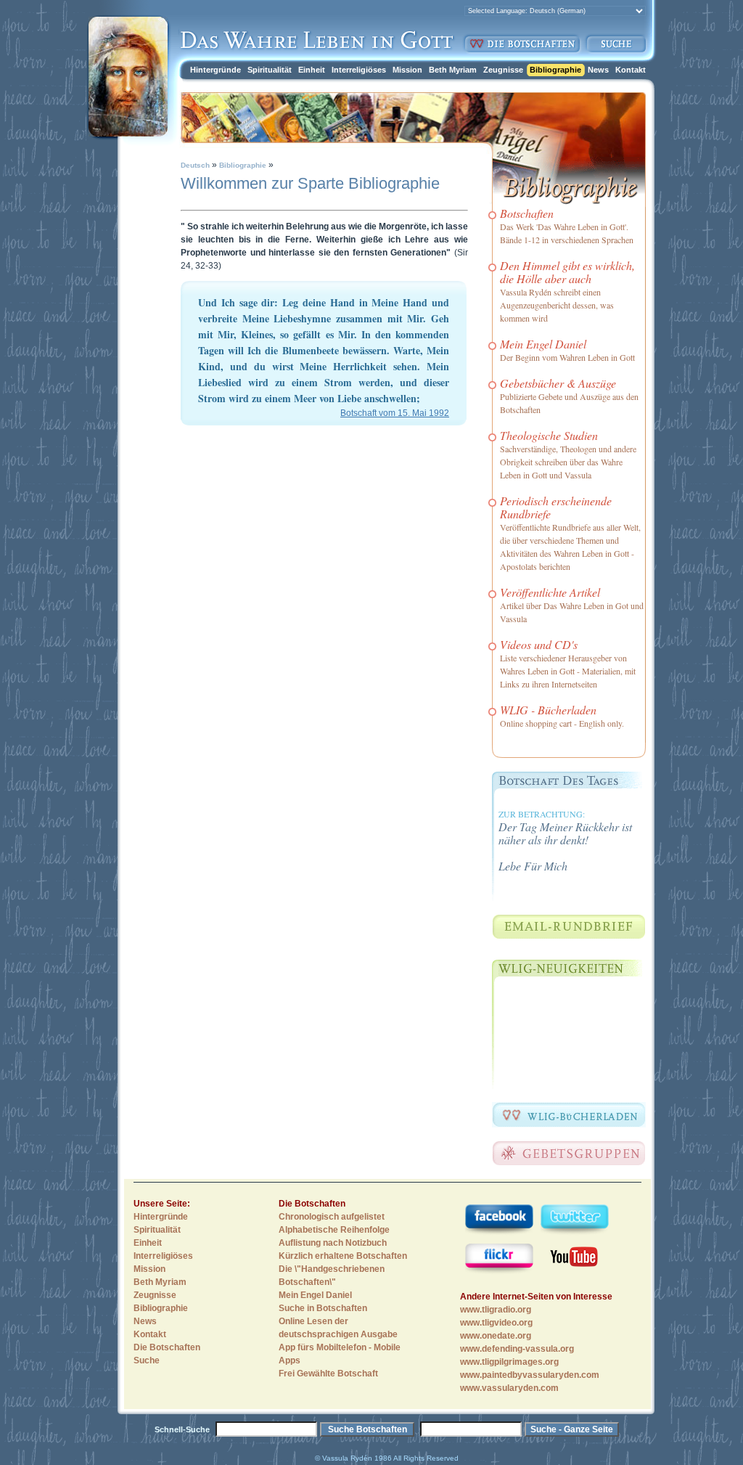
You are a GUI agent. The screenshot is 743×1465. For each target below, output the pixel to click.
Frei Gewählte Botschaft (328, 1373)
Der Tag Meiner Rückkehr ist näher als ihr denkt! (565, 833)
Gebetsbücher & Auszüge (558, 383)
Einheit (311, 69)
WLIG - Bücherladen (548, 709)
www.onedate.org (495, 1336)
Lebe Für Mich (532, 865)
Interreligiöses (359, 69)
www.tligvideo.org (496, 1323)
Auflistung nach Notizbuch (333, 1243)
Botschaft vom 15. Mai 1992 (394, 413)
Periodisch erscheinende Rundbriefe (556, 507)
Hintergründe (215, 69)
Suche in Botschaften (323, 1308)
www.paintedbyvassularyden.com (529, 1375)
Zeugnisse (503, 69)
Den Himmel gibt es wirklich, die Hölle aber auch (567, 272)
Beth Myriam (453, 69)
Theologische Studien (549, 435)
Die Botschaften (167, 1347)
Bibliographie (555, 69)
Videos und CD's (539, 644)
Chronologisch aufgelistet (332, 1217)
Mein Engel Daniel (543, 343)
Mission (407, 69)
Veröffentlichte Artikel (550, 592)
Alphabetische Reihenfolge (334, 1230)
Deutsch (195, 165)
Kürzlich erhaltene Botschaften (343, 1256)
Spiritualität (269, 69)
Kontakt (630, 69)
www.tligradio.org (495, 1310)
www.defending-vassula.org (517, 1349)
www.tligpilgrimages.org (509, 1362)
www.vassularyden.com (509, 1388)
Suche (147, 1360)
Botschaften (527, 213)
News (598, 69)
